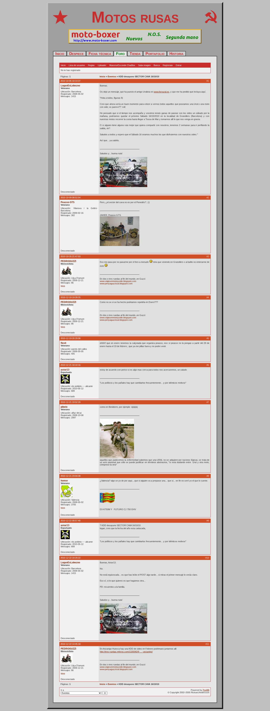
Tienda (135, 53)
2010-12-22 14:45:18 (70, 644)
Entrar (179, 65)
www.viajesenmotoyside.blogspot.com (118, 281)
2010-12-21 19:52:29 (70, 402)
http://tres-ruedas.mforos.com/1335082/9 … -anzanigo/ (126, 651)
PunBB (206, 690)
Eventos (112, 76)
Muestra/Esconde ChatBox (122, 65)
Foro (120, 53)
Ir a (62, 690)
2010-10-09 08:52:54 (70, 197)
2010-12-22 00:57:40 (70, 520)
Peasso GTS (68, 202)
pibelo (64, 407)
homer (64, 480)
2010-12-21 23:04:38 (70, 476)
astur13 (65, 369)
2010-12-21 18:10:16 (70, 365)
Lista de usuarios (77, 65)
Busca (157, 65)
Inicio (59, 53)
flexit (63, 343)
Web (63, 286)
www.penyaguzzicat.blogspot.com (116, 283)
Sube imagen (144, 65)
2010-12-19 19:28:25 (70, 297)
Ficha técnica (100, 53)
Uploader (102, 65)
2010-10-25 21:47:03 (70, 256)
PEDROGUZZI (68, 261)
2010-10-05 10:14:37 (70, 81)
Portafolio (154, 53)
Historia (176, 53)
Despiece (76, 53)
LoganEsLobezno (70, 85)
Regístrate (168, 65)
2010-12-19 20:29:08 (70, 338)
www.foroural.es (161, 92)
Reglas (91, 65)
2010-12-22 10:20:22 (70, 558)
